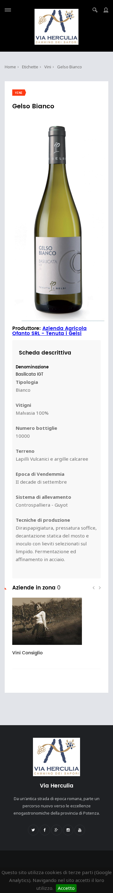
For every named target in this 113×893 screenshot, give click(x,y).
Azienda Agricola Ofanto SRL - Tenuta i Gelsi (49, 331)
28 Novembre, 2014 (39, 647)
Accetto (66, 888)
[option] (56, 630)
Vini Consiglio (27, 653)
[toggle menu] (8, 10)
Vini (47, 67)
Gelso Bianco (69, 67)
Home (10, 67)
